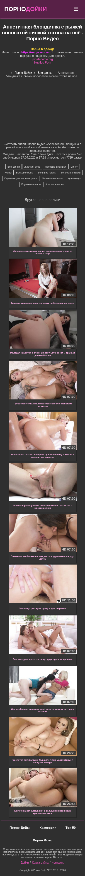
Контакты (58, 862)
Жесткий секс (32, 166)
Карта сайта (40, 862)
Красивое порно (55, 184)
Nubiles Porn (42, 62)
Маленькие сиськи (52, 178)
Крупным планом (31, 184)
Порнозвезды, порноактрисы (20, 178)
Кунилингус (74, 178)
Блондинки (13, 166)
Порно (25, 9)
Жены (8, 172)
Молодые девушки (55, 166)
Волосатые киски (70, 172)
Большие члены (47, 172)
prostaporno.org (42, 59)
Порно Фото (42, 840)
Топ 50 (71, 827)
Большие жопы (24, 172)
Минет (74, 166)
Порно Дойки (20, 827)
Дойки (25, 862)
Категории (48, 827)
